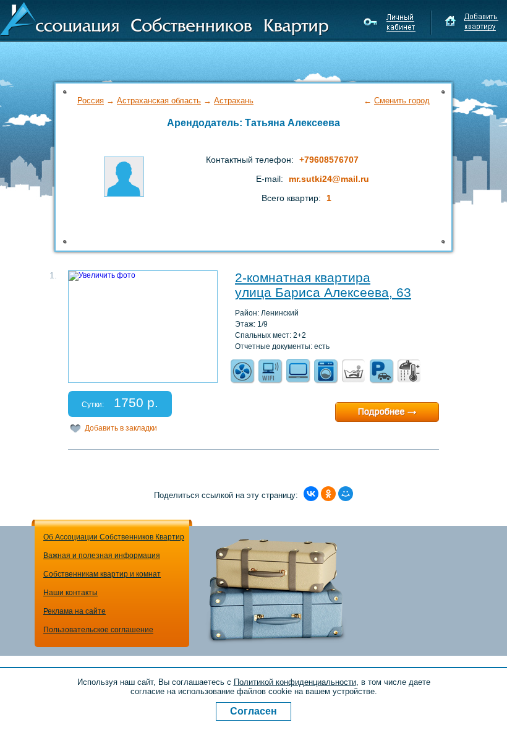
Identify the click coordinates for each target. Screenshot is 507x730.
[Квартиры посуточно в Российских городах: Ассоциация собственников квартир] (164, 18)
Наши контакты (70, 592)
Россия (90, 100)
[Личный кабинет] (391, 22)
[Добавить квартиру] (471, 22)
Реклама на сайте (74, 611)
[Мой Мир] (345, 493)
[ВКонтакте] (311, 493)
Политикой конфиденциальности (295, 682)
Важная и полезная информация (101, 555)
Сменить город (402, 100)
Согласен (253, 711)
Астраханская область (159, 100)
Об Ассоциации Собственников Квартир (113, 537)
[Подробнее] (387, 412)
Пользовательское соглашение (98, 629)
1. (53, 275)
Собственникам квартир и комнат (102, 574)
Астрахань (234, 100)
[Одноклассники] (328, 493)
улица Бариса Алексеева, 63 (323, 292)
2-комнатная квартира (302, 277)
